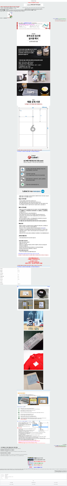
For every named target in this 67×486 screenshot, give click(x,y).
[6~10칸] (27, 7)
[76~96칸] (38, 7)
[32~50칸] (33, 7)
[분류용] (38, 9)
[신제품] (40, 9)
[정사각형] (27, 9)
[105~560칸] (40, 7)
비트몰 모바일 (33, 0)
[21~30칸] (31, 7)
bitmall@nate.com (6, 477)
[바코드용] (36, 9)
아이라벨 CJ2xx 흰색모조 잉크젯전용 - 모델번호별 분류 (6, 8)
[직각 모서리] (29, 9)
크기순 (23, 7)
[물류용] (33, 9)
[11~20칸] (29, 7)
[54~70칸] (36, 7)
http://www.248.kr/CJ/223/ (64, 471)
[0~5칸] (25, 7)
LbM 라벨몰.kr (14, 8)
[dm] (32, 9)
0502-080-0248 (6, 478)
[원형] (25, 9)
